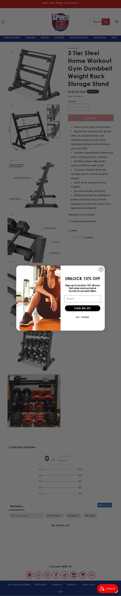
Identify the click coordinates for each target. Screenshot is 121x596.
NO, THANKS (82, 317)
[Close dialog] (101, 269)
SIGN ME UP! (82, 308)
